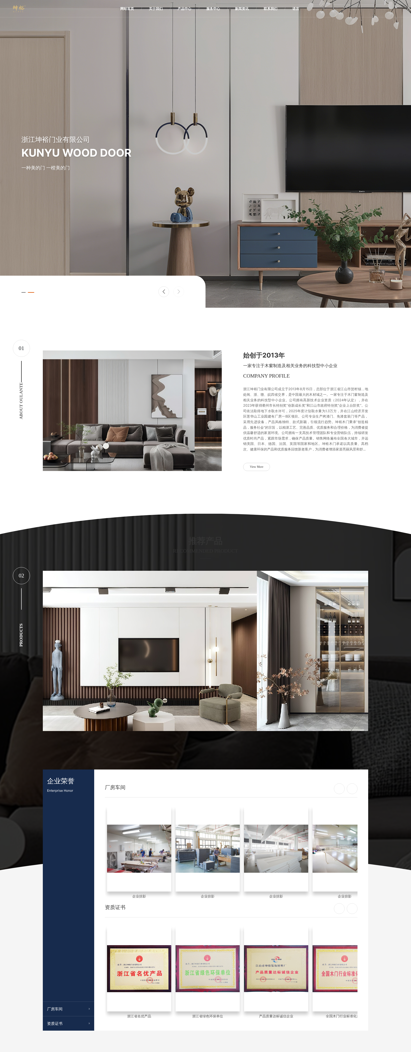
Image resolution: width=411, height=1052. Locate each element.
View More (256, 466)
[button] (163, 291)
